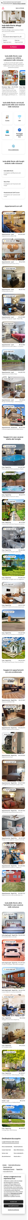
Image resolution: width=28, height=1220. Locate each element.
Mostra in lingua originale (19, 3)
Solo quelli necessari (13, 1206)
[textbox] (7, 42)
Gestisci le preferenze (13, 1210)
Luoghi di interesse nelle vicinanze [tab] (10, 1142)
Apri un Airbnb (20, 8)
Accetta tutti (13, 1201)
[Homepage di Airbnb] (3, 8)
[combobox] (13, 37)
